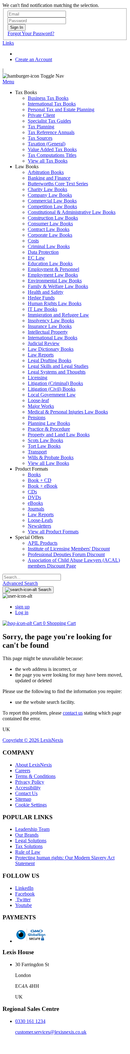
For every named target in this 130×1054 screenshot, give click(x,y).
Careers (22, 770)
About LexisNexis (33, 765)
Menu (8, 81)
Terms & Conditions (35, 776)
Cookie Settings (31, 804)
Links (8, 43)
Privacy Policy (29, 782)
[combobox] (32, 577)
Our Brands (26, 835)
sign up (22, 606)
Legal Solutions (30, 840)
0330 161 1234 (30, 1021)
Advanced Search (20, 583)
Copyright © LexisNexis (33, 740)
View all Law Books (48, 463)
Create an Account (33, 59)
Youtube (23, 905)
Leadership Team (32, 829)
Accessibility (28, 787)
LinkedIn (24, 888)
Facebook (25, 894)
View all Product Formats (53, 531)
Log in (21, 612)
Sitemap (23, 799)
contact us (73, 713)
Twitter (23, 899)
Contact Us (26, 793)
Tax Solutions (29, 846)
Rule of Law (27, 852)
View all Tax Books (48, 161)
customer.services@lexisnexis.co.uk (50, 1032)
